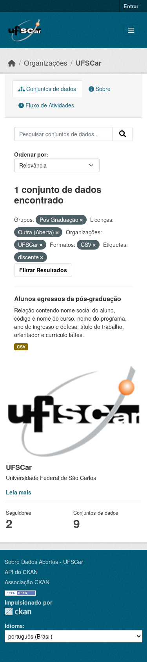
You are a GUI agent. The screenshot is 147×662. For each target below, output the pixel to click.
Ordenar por (30, 154)
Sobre (102, 89)
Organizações (45, 63)
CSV (21, 347)
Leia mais (18, 492)
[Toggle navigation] (131, 30)
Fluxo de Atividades (49, 105)
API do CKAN (21, 572)
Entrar (130, 6)
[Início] (12, 63)
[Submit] (123, 134)
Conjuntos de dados (50, 89)
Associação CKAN (27, 582)
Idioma (14, 626)
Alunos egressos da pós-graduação (67, 298)
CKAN (18, 611)
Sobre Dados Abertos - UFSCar (44, 562)
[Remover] (81, 220)
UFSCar (89, 63)
